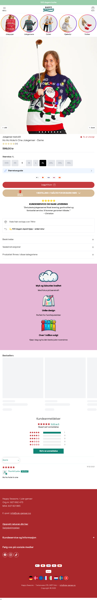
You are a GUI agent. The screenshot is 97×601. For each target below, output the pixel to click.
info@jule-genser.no (20, 513)
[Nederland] (56, 578)
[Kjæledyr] (67, 23)
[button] (9, 144)
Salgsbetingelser (11, 528)
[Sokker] (87, 23)
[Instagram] (5, 554)
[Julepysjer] (9, 23)
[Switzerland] (66, 578)
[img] (9, 468)
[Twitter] (16, 554)
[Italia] (51, 578)
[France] (46, 578)
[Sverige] (61, 578)
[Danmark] (36, 578)
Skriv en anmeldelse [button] (48, 451)
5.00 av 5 (55, 424)
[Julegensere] (29, 23)
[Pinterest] (10, 554)
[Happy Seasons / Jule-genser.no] (48, 9)
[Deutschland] (31, 578)
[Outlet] (48, 23)
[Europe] (41, 578)
